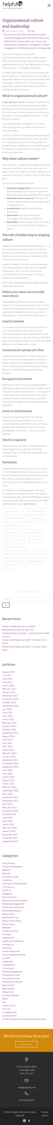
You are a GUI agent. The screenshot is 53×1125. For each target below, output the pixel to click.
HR (28, 526)
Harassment (8, 937)
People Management (14, 547)
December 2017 (10, 834)
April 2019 (7, 804)
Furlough (6, 934)
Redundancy (8, 988)
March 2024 (8, 749)
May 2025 (7, 712)
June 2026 (7, 678)
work (7, 568)
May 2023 (7, 773)
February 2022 (9, 787)
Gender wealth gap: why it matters (19, 626)
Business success (12, 34)
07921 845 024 (26, 1100)
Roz (33, 31)
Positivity (39, 554)
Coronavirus (8, 886)
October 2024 (9, 729)
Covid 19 (6, 890)
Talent (5, 998)
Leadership (22, 44)
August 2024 (8, 736)
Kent (7, 540)
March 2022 (8, 783)
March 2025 (8, 719)
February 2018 (9, 827)
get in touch (30, 503)
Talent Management (34, 561)
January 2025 (9, 726)
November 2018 (10, 810)
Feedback (6, 927)
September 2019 (10, 800)
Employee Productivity (38, 37)
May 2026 (7, 682)
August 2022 (8, 780)
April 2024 (7, 746)
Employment (10, 41)
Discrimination (9, 897)
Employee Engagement (15, 37)
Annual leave (8, 863)
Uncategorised (9, 1012)
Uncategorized (43, 48)
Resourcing (7, 991)
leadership (21, 540)
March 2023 (8, 777)
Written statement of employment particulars (24, 1019)
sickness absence (10, 995)
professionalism (12, 561)
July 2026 (7, 675)
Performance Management (16, 554)
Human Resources (26, 41)
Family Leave (8, 924)
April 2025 (7, 716)
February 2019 (9, 807)
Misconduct (8, 968)
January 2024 (9, 756)
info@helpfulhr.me (26, 1087)
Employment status (11, 920)
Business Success (12, 511)
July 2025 (7, 709)
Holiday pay (8, 944)
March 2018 (8, 824)
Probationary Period (12, 981)
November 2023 (10, 763)
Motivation (37, 540)
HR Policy (7, 947)
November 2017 (10, 837)
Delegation (7, 893)
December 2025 (10, 695)
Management (35, 44)
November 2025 (10, 699)
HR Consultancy (12, 533)
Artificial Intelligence (12, 866)
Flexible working (10, 931)
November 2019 (10, 797)
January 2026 (9, 692)
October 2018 (9, 814)
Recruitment (8, 985)
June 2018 (7, 817)
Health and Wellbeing (12, 941)
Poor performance (11, 978)
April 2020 (7, 793)
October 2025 (9, 702)
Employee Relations (11, 910)
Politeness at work (27, 48)
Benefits (6, 870)
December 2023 (10, 760)
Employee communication (33, 34)
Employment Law (10, 917)
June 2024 (7, 739)
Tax (3, 1002)
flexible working (12, 526)
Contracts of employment (14, 883)
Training (6, 1008)
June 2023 (7, 770)
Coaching (6, 880)
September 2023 (10, 766)
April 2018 (7, 821)
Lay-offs (6, 958)
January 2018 (9, 831)
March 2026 (8, 685)
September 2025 (10, 705)
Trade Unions (8, 1005)
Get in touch (26, 1044)
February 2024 (9, 753)
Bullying (6, 873)
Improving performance (13, 954)
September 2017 (10, 841)
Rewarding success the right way (18, 629)
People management (12, 971)
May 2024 (7, 743)
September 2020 (10, 790)
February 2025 (9, 722)
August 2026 (8, 671)
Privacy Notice (44, 1114)
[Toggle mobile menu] (49, 5)
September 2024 (10, 732)
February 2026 (9, 688)
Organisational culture (13, 102)
